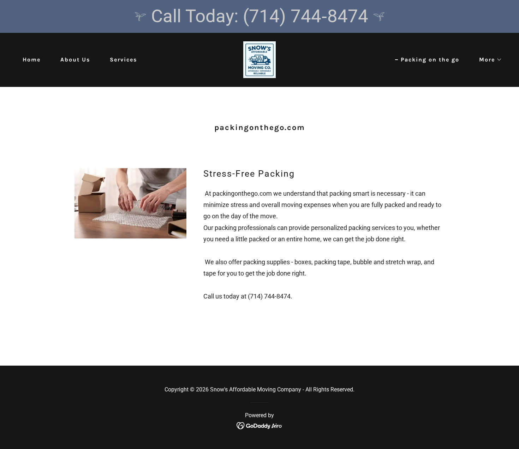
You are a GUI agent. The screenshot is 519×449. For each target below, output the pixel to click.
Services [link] (123, 59)
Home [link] (32, 59)
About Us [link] (75, 59)
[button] (487, 59)
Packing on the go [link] (430, 59)
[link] (259, 59)
